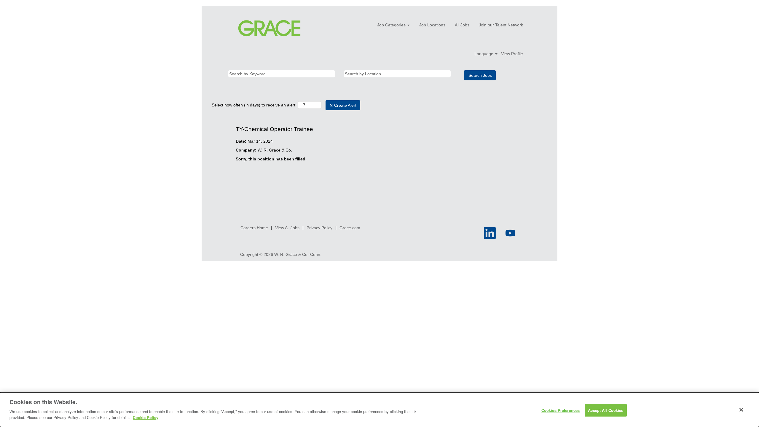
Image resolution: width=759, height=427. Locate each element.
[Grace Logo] (269, 28)
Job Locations (432, 25)
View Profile (512, 53)
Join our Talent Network (501, 25)
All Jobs (462, 25)
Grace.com (349, 227)
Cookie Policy (145, 417)
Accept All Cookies (605, 410)
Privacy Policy (319, 227)
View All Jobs (287, 227)
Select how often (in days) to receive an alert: (254, 105)
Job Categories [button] (392, 25)
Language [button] (484, 53)
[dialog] (379, 409)
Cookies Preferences (560, 410)
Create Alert (344, 105)
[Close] (741, 409)
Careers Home (254, 227)
